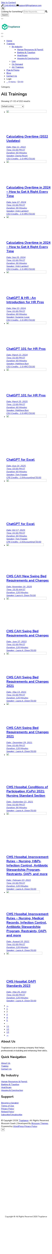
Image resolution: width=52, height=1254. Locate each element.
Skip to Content (8, 2)
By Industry (17, 46)
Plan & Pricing (12, 70)
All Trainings (18, 67)
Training (4, 1066)
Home (9, 40)
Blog (8, 73)
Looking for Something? (12, 11)
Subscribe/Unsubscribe (11, 1114)
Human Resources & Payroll (30, 49)
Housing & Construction (28, 58)
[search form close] (2, 18)
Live (14, 61)
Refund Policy (7, 1111)
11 (7, 1026)
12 (7, 1029)
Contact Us (11, 76)
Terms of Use (7, 1105)
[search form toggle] (3, 8)
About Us (5, 1063)
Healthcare (22, 55)
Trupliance (24, 1120)
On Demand (17, 64)
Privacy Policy (7, 1108)
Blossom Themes (39, 1123)
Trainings (10, 43)
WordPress (18, 1126)
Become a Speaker (10, 1102)
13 (7, 1032)
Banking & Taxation (26, 52)
